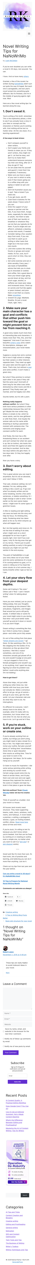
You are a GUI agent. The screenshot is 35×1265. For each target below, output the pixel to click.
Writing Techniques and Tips (17, 1250)
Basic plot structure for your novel (19, 921)
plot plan (23, 842)
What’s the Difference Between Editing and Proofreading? (14, 1122)
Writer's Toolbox (12, 1246)
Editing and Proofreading (15, 1224)
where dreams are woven (13, 641)
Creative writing (12, 912)
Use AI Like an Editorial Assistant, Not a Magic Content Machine (15, 1114)
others (26, 76)
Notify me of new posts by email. (17, 1046)
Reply (8, 972)
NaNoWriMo (19, 84)
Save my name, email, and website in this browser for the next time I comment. (17, 1031)
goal (30, 367)
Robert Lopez (8, 952)
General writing (12, 1228)
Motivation (10, 1231)
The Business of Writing (15, 1243)
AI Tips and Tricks (13, 1212)
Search (25, 1195)
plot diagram (8, 844)
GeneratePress (17, 1262)
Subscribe (17, 1082)
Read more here (21, 822)
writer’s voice (15, 343)
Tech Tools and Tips (14, 1240)
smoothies (17, 295)
